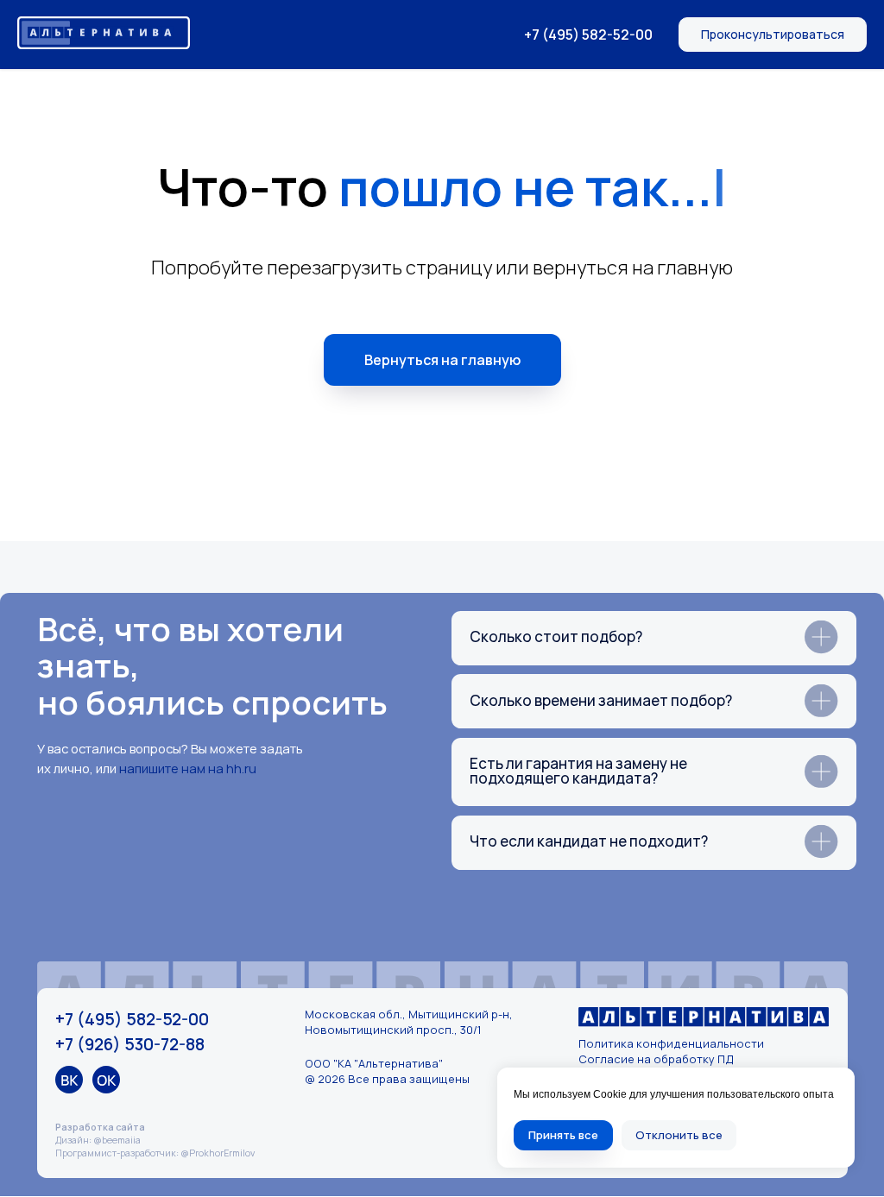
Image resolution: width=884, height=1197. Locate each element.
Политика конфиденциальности (671, 1043)
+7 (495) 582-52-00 (588, 34)
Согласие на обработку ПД (656, 1059)
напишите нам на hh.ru (187, 768)
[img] (69, 1079)
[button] (773, 34)
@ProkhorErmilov (217, 1153)
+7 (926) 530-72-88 (130, 1044)
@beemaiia (117, 1140)
